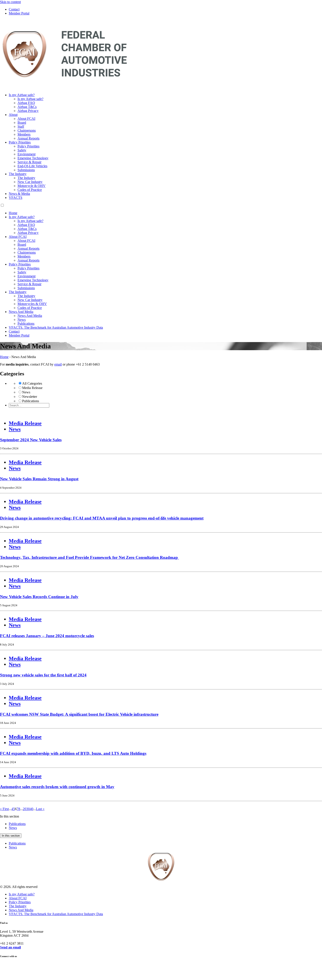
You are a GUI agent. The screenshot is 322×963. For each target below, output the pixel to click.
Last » (40, 809)
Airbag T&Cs (27, 107)
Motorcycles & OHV (32, 304)
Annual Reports (28, 138)
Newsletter (29, 396)
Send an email (10, 947)
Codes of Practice (30, 190)
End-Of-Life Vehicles (32, 166)
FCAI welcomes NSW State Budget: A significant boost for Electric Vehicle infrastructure (79, 714)
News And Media (21, 312)
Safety (22, 150)
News (22, 319)
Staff (21, 126)
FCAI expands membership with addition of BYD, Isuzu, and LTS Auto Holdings (73, 753)
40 (31, 809)
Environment (26, 154)
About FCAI (26, 118)
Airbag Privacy (28, 111)
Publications (26, 323)
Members (24, 134)
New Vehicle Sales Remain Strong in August (39, 479)
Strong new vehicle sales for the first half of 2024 (43, 675)
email (58, 364)
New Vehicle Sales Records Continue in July (39, 596)
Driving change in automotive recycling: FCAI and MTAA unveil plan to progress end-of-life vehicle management (101, 518)
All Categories (32, 383)
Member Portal (19, 13)
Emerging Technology (33, 158)
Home (13, 213)
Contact (14, 9)
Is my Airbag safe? (22, 95)
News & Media (19, 193)
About (13, 115)
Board (22, 122)
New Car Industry (30, 182)
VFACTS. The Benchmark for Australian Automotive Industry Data (56, 327)
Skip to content (10, 2)
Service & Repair (29, 162)
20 (24, 809)
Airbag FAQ (26, 103)
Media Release (32, 388)
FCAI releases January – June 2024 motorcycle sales (47, 635)
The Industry (18, 174)
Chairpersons (27, 130)
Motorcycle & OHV (32, 186)
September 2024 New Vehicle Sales (31, 440)
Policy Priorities (20, 142)
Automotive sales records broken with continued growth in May (57, 786)
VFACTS (15, 197)
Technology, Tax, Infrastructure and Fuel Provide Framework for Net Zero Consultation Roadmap (89, 557)
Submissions (26, 170)
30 (28, 809)
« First (4, 809)
